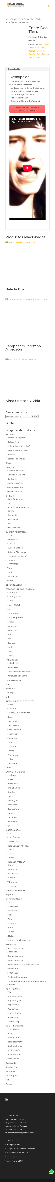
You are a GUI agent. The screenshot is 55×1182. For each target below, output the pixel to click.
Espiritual (12, 910)
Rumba (11, 877)
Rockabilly (11, 1063)
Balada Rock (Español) (18, 446)
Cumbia (11, 792)
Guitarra (11, 543)
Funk (10, 601)
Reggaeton (13, 809)
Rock (36, 51)
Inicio (8, 19)
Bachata (11, 775)
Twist (10, 655)
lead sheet (44, 44)
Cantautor (12, 479)
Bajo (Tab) (12, 539)
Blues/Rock (13, 1029)
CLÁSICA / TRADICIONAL (18, 507)
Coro (9, 833)
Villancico (12, 882)
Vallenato (12, 821)
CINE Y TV (10, 496)
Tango (10, 742)
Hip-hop (10, 692)
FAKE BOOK (17, 19)
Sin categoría (12, 1075)
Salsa (10, 813)
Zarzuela (11, 886)
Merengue (12, 800)
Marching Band (15, 617)
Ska (7, 1080)
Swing (10, 651)
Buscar (34, 416)
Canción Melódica (16, 470)
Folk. (9, 919)
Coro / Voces (13, 837)
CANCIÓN (10, 467)
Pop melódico (14, 1013)
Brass (10, 704)
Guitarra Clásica (15, 548)
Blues (8, 463)
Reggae (11, 643)
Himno (10, 927)
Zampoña (12, 763)
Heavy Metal (13, 605)
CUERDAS (10, 560)
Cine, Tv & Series (15, 499)
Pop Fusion (13, 1004)
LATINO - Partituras (15, 772)
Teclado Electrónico (17, 977)
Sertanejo (12, 817)
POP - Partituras (13, 989)
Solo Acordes (34, 57)
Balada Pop (13, 442)
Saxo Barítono (14, 725)
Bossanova (12, 783)
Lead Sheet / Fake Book (19, 671)
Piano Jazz (12, 630)
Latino (10, 796)
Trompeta (12, 755)
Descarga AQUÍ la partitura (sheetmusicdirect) (27, 108)
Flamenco (12, 869)
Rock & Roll (13, 1037)
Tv (8, 503)
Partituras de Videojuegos (18, 940)
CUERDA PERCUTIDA (16, 532)
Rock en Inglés (14, 1046)
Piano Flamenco (15, 960)
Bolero (10, 779)
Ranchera (12, 804)
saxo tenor (12, 734)
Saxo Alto (12, 721)
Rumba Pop (12, 1067)
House (10, 857)
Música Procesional (15, 890)
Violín (10, 572)
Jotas (8, 767)
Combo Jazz (13, 592)
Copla (10, 865)
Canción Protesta (14, 491)
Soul (9, 647)
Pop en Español (15, 996)
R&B (9, 638)
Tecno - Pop (13, 1021)
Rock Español (14, 1050)
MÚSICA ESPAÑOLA (15, 862)
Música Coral (13, 841)
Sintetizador (13, 973)
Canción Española (14, 483)
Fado (10, 915)
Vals (9, 523)
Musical (11, 622)
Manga (10, 931)
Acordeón (12, 952)
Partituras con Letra (17, 676)
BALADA (10, 434)
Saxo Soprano (14, 729)
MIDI (8, 826)
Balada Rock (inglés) (17, 450)
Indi (7, 697)
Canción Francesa (14, 487)
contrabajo (12, 564)
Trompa (11, 751)
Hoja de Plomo (14, 663)
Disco (10, 853)
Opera (10, 511)
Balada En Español (16, 437)
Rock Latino (13, 1058)
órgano (9, 894)
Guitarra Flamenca (16, 552)
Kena (10, 717)
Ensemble (12, 906)
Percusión (11, 944)
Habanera (10, 688)
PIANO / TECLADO (15, 948)
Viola (9, 568)
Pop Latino (12, 1009)
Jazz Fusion (13, 613)
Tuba (10, 759)
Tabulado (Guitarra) (17, 556)
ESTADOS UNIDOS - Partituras (20, 589)
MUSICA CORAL (13, 830)
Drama (10, 902)
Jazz (9, 609)
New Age (12, 626)
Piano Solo (12, 968)
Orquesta (12, 515)
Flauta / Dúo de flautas (18, 713)
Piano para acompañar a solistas (23, 964)
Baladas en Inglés (16, 459)
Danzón (9, 580)
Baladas (11, 454)
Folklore (11, 923)
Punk (10, 634)
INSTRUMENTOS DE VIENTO (20, 701)
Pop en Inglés (14, 1000)
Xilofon (10, 936)
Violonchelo (13, 576)
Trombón (12, 746)
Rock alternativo (15, 1042)
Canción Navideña (16, 475)
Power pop (13, 1017)
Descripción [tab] (14, 69)
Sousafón (12, 738)
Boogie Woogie (15, 956)
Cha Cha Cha (13, 788)
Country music (14, 596)
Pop (9, 992)
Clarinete (11, 708)
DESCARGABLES (14, 585)
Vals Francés (13, 527)
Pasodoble (12, 873)
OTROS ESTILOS (14, 899)
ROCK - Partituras (14, 1026)
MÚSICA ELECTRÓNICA (17, 846)
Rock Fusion (42, 54)
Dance (10, 849)
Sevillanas (10, 1071)
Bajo (9, 535)
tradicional (12, 519)
